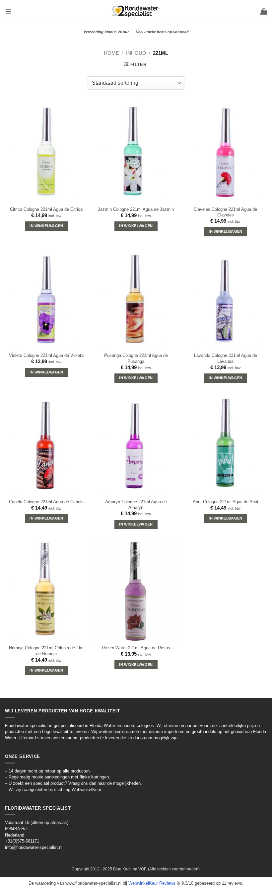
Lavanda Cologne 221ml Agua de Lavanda (225, 358)
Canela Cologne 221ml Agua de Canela (46, 501)
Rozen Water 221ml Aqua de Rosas (136, 647)
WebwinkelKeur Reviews (151, 883)
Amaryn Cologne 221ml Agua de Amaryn (136, 504)
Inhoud (136, 53)
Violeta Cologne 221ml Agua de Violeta (46, 355)
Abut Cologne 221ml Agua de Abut (225, 501)
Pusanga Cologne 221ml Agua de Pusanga (136, 358)
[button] (8, 11)
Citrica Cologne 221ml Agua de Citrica (46, 209)
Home (111, 53)
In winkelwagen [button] (46, 226)
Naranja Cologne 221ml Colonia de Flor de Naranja (46, 650)
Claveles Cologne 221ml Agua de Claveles (225, 212)
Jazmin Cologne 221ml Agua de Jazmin (136, 209)
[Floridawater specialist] (136, 11)
